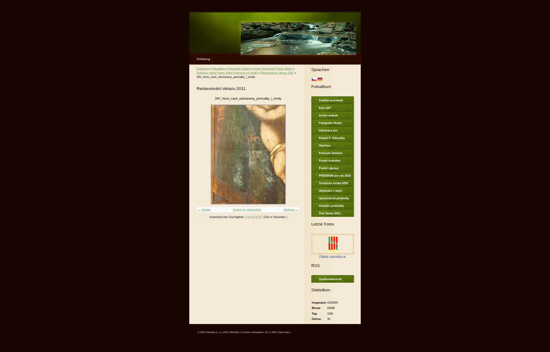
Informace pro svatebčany (328, 131)
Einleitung (203, 59)
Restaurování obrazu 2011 (277, 72)
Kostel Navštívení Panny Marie (272, 68)
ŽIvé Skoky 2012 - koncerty (330, 214)
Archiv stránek (328, 115)
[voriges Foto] (203, 154)
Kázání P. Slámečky (332, 138)
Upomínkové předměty (334, 198)
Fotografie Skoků (239, 68)
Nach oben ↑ (285, 332)
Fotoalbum (218, 68)
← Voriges (204, 209)
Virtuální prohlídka (331, 205)
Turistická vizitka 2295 (333, 183)
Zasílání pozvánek (331, 100)
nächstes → (290, 209)
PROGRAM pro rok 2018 (335, 175)
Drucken (246, 332)
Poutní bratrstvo (329, 160)
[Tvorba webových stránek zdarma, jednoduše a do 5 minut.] (220, 332)
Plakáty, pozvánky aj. (332, 256)
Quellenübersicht (330, 279)
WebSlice (235, 332)
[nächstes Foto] (293, 154)
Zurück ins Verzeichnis (247, 209)
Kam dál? (325, 108)
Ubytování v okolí (330, 190)
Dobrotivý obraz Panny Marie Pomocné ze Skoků (227, 72)
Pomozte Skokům (330, 153)
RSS (225, 332)
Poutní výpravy (329, 168)
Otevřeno (325, 145)
